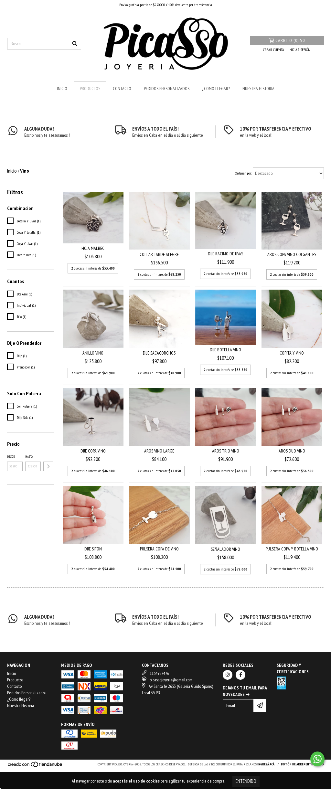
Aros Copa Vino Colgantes (291, 254)
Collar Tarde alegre (159, 254)
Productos (90, 88)
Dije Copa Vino (93, 451)
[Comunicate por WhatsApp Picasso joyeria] (317, 759)
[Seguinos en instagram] (227, 675)
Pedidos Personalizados (166, 88)
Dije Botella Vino (225, 350)
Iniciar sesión (299, 49)
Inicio (62, 88)
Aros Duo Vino (292, 451)
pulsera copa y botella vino (292, 549)
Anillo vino (92, 353)
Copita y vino (292, 353)
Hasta (29, 456)
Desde (11, 456)
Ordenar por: (243, 173)
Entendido (246, 781)
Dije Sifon (93, 549)
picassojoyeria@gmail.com (171, 680)
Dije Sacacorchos (159, 353)
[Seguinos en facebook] (240, 675)
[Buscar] (74, 43)
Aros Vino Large (159, 451)
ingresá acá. (266, 764)
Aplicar (48, 466)
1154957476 (159, 673)
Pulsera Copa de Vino (159, 549)
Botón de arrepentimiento (302, 764)
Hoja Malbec (92, 248)
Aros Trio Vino (225, 451)
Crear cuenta (273, 49)
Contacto (122, 88)
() (290, 40)
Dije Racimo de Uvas (225, 254)
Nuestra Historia (258, 88)
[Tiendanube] (35, 766)
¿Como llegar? (216, 88)
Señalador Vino (225, 549)
